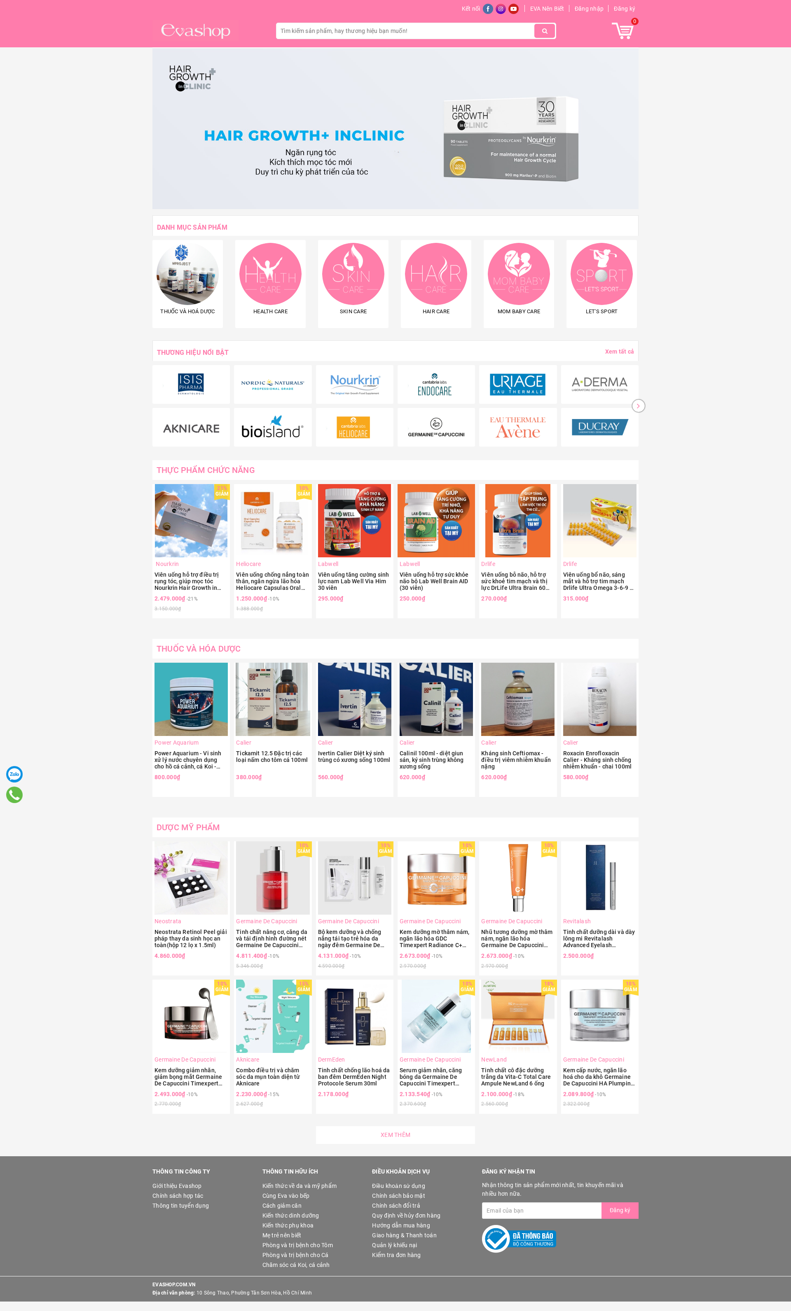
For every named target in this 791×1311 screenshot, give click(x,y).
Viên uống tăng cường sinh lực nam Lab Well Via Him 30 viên (353, 581)
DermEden (331, 1059)
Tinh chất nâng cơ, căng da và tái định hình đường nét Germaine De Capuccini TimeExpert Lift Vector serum (271, 938)
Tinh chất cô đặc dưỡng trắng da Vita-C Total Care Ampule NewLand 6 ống (516, 1077)
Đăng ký (624, 8)
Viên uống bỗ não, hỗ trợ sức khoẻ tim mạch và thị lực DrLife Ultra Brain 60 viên (514, 581)
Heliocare (248, 564)
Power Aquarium (176, 742)
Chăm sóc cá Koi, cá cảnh (296, 1265)
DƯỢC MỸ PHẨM (188, 827)
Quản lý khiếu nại (394, 1245)
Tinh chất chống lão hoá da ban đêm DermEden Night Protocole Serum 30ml (354, 1077)
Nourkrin (166, 564)
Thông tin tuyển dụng (180, 1205)
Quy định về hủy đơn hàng (406, 1215)
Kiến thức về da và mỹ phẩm (299, 1186)
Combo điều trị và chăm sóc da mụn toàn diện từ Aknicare (268, 1077)
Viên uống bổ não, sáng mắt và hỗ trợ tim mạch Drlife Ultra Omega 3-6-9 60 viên (600, 581)
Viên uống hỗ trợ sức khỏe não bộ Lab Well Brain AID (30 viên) (434, 581)
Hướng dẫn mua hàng (401, 1225)
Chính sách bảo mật (398, 1195)
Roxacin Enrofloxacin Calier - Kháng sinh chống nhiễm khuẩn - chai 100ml (597, 760)
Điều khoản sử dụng (398, 1186)
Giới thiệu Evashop (177, 1186)
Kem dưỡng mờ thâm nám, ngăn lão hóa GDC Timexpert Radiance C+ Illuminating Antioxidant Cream (434, 938)
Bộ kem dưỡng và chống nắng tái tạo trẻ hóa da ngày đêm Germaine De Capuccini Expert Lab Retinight (349, 938)
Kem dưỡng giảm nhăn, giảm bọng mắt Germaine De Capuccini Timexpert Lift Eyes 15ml (188, 1077)
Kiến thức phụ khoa (288, 1225)
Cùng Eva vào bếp (286, 1195)
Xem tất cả (619, 351)
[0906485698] (14, 795)
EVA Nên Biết (547, 8)
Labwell (328, 564)
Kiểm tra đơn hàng (396, 1255)
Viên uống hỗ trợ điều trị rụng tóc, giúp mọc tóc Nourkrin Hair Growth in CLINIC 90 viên (186, 581)
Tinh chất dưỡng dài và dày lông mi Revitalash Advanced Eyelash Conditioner (599, 938)
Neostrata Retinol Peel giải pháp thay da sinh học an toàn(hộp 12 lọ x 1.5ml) (190, 938)
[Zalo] (14, 774)
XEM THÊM (395, 1135)
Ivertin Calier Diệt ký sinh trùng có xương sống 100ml (354, 756)
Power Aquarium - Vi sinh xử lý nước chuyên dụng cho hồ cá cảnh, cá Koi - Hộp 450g (187, 760)
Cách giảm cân (282, 1205)
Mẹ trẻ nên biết (282, 1235)
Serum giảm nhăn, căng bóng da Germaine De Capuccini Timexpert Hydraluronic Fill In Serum (434, 1077)
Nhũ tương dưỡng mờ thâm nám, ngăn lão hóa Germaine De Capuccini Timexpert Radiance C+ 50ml (516, 938)
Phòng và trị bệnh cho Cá (295, 1255)
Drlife (488, 564)
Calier (243, 742)
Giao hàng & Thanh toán (404, 1235)
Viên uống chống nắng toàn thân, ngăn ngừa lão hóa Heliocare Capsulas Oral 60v (272, 581)
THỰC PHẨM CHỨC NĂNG (206, 470)
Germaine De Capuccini (266, 921)
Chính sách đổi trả (396, 1205)
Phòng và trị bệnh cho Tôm (297, 1245)
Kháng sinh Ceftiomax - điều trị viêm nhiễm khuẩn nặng (516, 760)
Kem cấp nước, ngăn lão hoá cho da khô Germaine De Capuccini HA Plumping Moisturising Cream (598, 1077)
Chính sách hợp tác (178, 1195)
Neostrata (167, 921)
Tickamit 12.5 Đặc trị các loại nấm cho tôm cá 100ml (272, 756)
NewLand (494, 1059)
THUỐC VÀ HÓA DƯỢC (199, 649)
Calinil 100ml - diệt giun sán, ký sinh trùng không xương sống (431, 760)
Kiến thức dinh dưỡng (290, 1215)
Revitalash (577, 921)
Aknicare (247, 1059)
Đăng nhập (589, 8)
